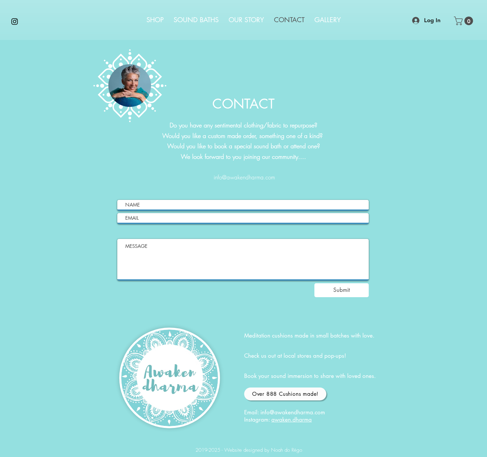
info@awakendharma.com (244, 177)
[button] (464, 21)
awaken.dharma (291, 419)
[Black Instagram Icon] (14, 21)
